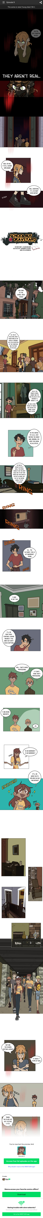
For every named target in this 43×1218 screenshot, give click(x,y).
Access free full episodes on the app (21, 1161)
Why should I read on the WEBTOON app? (21, 1166)
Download (21, 1194)
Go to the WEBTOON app (21, 1214)
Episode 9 (11, 2)
